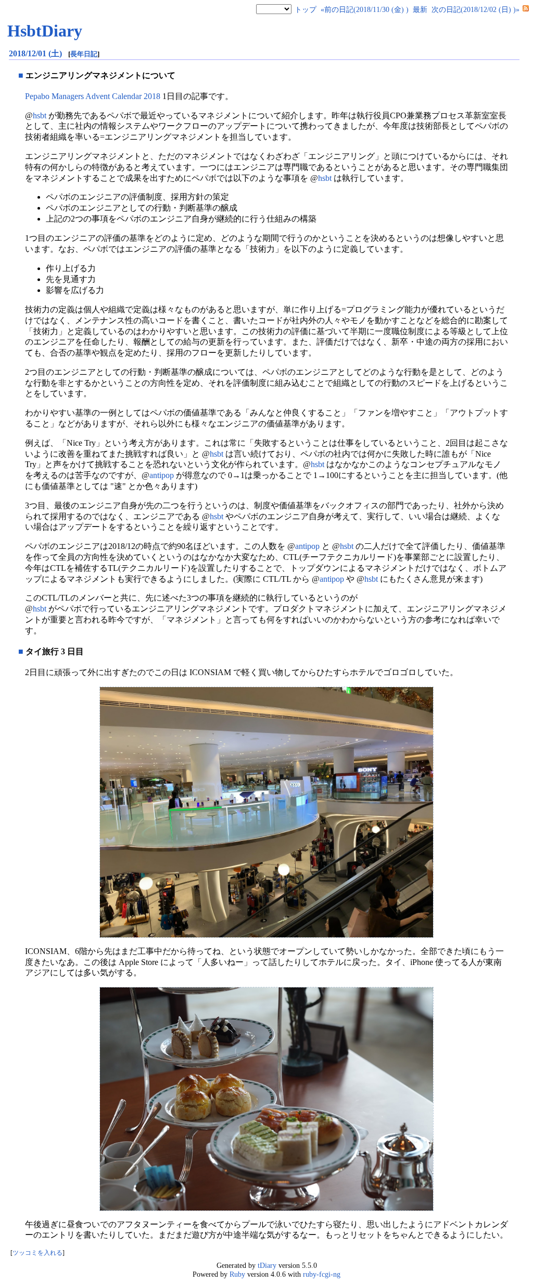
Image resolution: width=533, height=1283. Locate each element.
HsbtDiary (44, 30)
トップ (305, 9)
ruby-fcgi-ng (321, 1274)
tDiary (267, 1265)
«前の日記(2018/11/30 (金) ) (365, 9)
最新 (420, 9)
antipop (161, 475)
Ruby (237, 1274)
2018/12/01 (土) (36, 53)
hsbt (39, 115)
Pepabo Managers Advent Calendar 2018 (92, 96)
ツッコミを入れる (37, 1253)
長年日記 (83, 54)
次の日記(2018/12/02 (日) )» (475, 9)
